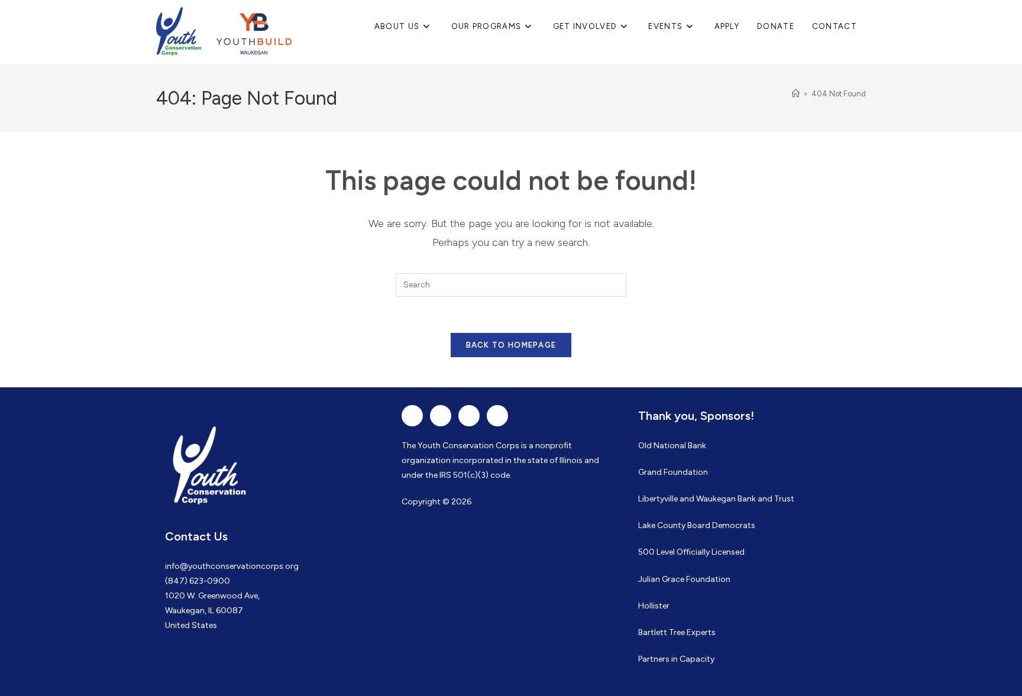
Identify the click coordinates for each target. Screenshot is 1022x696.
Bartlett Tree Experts (677, 632)
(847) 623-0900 (197, 581)
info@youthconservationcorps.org (232, 566)
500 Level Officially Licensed (691, 552)
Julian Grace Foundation (684, 579)
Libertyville (658, 499)
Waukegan (716, 499)
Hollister (654, 606)
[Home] (796, 93)
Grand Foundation (673, 472)
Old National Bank (672, 446)
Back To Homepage (511, 345)
